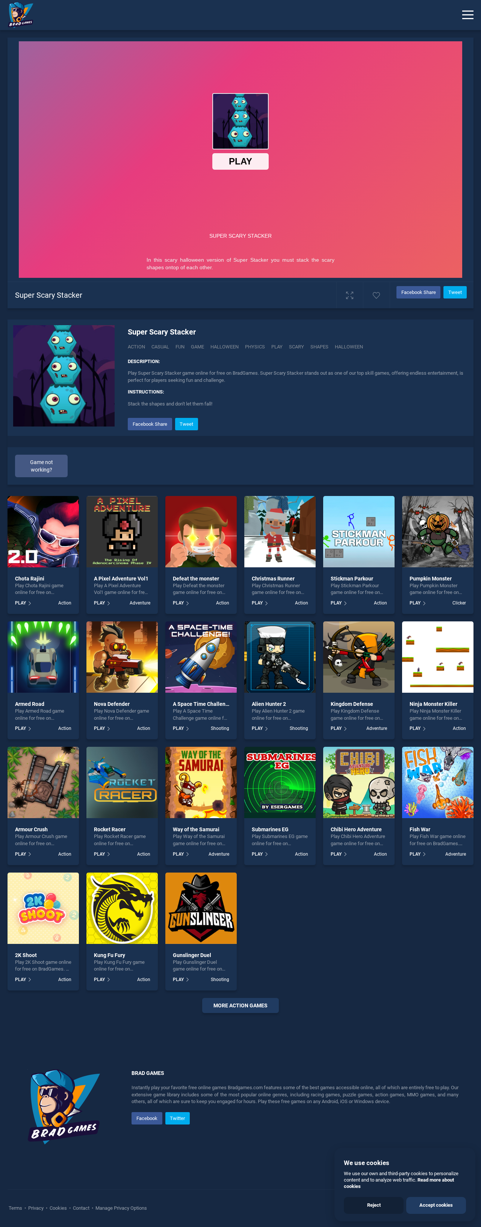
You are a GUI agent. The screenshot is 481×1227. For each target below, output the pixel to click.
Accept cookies (436, 1205)
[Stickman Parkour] (359, 531)
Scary (296, 347)
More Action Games (240, 1005)
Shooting (220, 728)
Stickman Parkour (352, 579)
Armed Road (29, 704)
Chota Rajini (29, 579)
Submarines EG (270, 829)
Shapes (319, 347)
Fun (180, 347)
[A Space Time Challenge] (201, 657)
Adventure (140, 603)
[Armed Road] (43, 657)
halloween (349, 347)
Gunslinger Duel (192, 955)
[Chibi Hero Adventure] (359, 782)
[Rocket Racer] (122, 782)
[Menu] (467, 15)
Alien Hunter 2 (269, 704)
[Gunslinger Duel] (201, 908)
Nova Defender (112, 704)
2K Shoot (26, 955)
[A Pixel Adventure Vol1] (122, 531)
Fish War (420, 829)
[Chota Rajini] (43, 531)
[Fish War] (437, 782)
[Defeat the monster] (201, 531)
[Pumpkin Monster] (437, 531)
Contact (81, 1208)
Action (136, 347)
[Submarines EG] (280, 782)
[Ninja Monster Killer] (437, 657)
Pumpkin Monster (431, 579)
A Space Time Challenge (202, 704)
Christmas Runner (273, 579)
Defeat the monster (196, 579)
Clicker (459, 603)
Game (197, 347)
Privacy (36, 1208)
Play (277, 347)
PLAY (20, 603)
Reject (374, 1205)
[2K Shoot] (43, 908)
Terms (16, 1208)
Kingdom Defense (352, 704)
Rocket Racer (110, 829)
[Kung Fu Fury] (122, 908)
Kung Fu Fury (109, 955)
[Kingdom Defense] (359, 657)
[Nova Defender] (122, 657)
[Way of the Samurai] (201, 782)
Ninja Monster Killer (433, 704)
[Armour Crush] (43, 782)
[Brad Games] (17, 15)
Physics (255, 347)
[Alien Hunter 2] (280, 657)
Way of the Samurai (196, 829)
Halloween (224, 347)
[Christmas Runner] (280, 531)
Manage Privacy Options (120, 1208)
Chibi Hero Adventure (356, 829)
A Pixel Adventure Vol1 (121, 579)
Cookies (58, 1208)
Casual (160, 347)
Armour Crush (31, 829)
